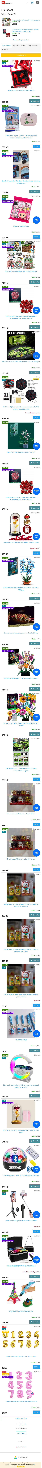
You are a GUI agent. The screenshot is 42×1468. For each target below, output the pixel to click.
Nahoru (22, 1433)
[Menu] (38, 2)
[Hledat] (27, 2)
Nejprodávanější (33, 46)
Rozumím (20, 1466)
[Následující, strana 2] (21, 1424)
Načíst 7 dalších (21, 1418)
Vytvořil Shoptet (23, 1457)
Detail (36, 146)
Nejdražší (23, 46)
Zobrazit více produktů (20, 40)
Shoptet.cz (21, 1441)
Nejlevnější (16, 46)
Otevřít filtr (21, 55)
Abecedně (5, 50)
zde (34, 1464)
